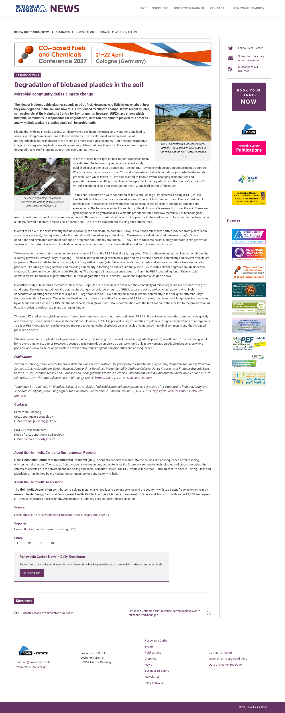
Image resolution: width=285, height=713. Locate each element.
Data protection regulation (226, 664)
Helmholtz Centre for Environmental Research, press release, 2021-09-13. (62, 514)
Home (141, 8)
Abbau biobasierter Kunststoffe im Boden (48, 613)
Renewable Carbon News (31, 32)
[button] (18, 543)
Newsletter (152, 676)
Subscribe (31, 573)
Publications (153, 652)
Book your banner (189, 8)
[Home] (47, 8)
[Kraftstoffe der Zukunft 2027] (249, 367)
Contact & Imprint (220, 652)
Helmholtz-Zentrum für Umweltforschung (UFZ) (45, 529)
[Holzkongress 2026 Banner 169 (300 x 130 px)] (249, 296)
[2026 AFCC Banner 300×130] (249, 331)
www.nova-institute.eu (31, 666)
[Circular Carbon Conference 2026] (249, 313)
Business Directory (157, 670)
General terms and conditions (228, 658)
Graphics (150, 658)
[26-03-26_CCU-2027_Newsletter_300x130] (249, 278)
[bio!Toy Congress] (249, 385)
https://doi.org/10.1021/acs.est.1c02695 (124, 378)
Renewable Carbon (249, 8)
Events (149, 646)
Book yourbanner (249, 97)
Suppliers (160, 8)
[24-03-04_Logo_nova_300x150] (249, 136)
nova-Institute (154, 682)
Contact (217, 8)
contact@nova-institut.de (33, 662)
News (148, 664)
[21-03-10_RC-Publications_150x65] (249, 154)
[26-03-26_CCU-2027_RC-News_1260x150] (112, 65)
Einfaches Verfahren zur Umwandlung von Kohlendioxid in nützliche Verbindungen (164, 613)
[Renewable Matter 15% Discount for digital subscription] (249, 204)
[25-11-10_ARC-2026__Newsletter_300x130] (249, 260)
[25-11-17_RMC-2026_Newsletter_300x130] (249, 242)
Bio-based (63, 32)
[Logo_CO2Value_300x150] (249, 186)
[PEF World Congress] (249, 349)
